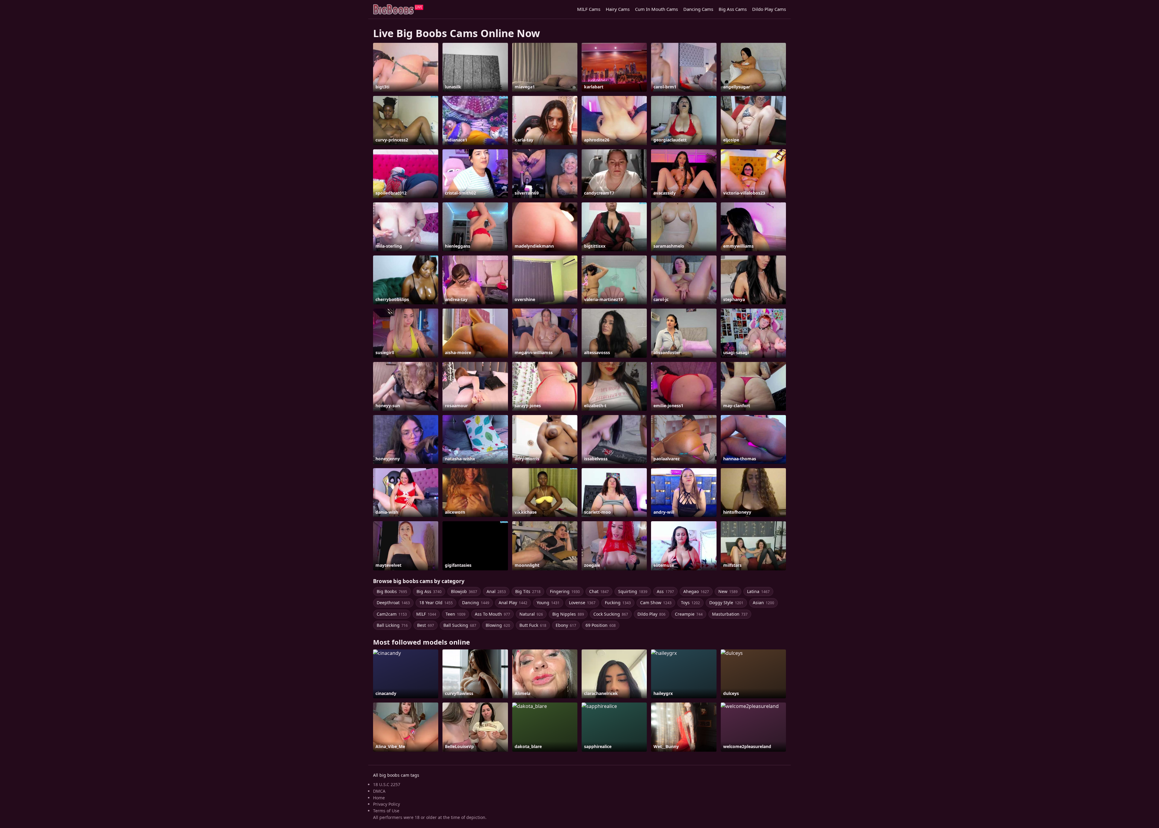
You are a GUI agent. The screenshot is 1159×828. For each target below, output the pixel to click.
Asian (763, 602)
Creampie (689, 614)
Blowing (498, 625)
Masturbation (730, 614)
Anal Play (513, 602)
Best (425, 625)
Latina (758, 591)
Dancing (475, 602)
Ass (665, 591)
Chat (599, 591)
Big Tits (528, 591)
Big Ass (429, 591)
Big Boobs (392, 591)
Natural (531, 614)
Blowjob (464, 591)
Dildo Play (651, 614)
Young (548, 602)
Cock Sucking (610, 614)
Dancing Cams (698, 9)
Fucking (618, 602)
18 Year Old (436, 602)
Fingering (565, 591)
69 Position (601, 625)
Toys (690, 602)
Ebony (566, 625)
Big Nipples (568, 614)
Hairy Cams (618, 9)
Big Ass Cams (733, 9)
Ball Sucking (459, 625)
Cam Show (656, 602)
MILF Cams (588, 9)
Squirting (632, 591)
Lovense (582, 602)
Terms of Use (386, 811)
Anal (496, 591)
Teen (455, 614)
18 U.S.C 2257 (386, 784)
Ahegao (696, 591)
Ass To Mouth (492, 614)
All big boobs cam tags (396, 775)
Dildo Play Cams (769, 9)
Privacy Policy (386, 804)
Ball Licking (392, 625)
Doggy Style (726, 602)
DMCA (379, 791)
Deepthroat (393, 602)
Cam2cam (392, 614)
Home (379, 798)
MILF (426, 614)
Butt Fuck (532, 625)
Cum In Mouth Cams (656, 9)
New (728, 591)
